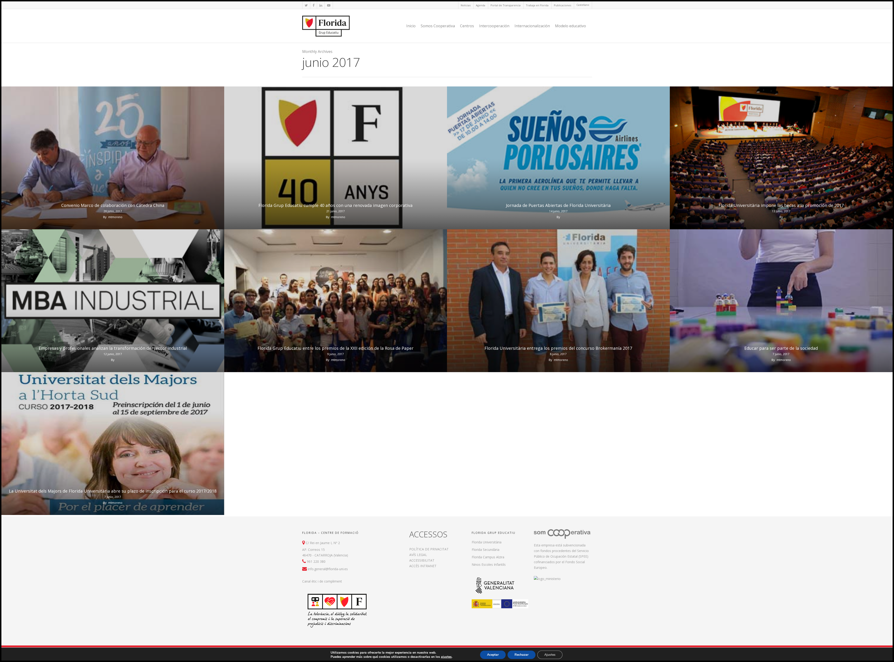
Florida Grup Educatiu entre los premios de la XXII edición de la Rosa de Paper (335, 348)
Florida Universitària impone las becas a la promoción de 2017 (781, 205)
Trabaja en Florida (537, 5)
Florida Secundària (485, 549)
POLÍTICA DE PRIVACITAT (429, 549)
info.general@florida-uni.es (328, 569)
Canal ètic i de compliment (322, 581)
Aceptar (493, 654)
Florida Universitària (486, 542)
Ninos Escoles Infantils (489, 564)
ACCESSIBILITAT (421, 560)
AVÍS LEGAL (418, 554)
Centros (467, 25)
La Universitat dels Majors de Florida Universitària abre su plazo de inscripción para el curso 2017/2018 (113, 491)
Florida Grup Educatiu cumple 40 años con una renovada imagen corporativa (335, 205)
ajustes (446, 657)
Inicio (411, 25)
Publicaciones (562, 5)
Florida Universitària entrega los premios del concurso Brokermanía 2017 (558, 348)
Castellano (582, 5)
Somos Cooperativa (438, 25)
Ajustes (549, 654)
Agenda (480, 5)
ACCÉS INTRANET (423, 566)
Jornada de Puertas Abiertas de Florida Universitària (558, 205)
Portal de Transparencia (506, 5)
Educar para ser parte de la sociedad (781, 348)
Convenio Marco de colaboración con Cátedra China (112, 205)
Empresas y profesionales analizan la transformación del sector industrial (113, 348)
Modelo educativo (570, 25)
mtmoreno (115, 217)
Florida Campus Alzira (488, 557)
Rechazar (521, 654)
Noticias (466, 5)
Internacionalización (532, 25)
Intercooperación (494, 25)
